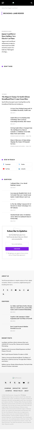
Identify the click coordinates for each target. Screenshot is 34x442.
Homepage (8, 388)
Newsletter (16, 388)
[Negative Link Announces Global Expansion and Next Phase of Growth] (5, 319)
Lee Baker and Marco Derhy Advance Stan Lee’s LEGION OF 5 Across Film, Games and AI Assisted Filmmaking (21, 307)
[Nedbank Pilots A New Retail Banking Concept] (5, 185)
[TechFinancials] (17, 2)
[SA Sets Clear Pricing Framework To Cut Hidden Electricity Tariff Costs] (5, 110)
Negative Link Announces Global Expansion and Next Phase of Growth (21, 317)
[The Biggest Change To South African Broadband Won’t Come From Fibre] (17, 80)
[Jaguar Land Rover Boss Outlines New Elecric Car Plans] (9, 23)
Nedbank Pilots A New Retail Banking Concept (18, 184)
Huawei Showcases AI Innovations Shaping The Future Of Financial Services (20, 142)
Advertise (8, 390)
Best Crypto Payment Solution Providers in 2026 (19, 327)
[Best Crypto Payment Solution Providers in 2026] (5, 329)
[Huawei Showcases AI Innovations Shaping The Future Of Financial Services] (5, 142)
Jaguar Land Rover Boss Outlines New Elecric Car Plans (9, 36)
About (26, 390)
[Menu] (3, 3)
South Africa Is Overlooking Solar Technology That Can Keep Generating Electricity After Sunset (20, 119)
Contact (25, 388)
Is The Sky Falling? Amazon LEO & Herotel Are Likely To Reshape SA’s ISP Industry (20, 206)
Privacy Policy (16, 255)
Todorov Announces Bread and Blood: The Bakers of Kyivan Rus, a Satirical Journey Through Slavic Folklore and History (16, 359)
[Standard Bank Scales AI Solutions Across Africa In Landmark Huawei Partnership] (5, 217)
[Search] (31, 3)
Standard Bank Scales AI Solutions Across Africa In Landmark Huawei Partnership (20, 216)
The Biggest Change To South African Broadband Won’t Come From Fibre (16, 98)
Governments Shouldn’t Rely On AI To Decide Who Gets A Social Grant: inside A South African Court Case (20, 195)
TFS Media (23, 395)
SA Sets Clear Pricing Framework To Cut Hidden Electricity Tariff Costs (21, 109)
